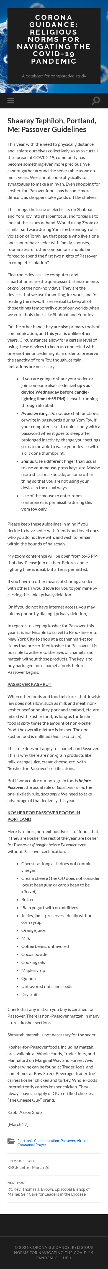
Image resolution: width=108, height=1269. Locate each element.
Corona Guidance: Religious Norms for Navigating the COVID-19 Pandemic (54, 39)
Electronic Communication (38, 1140)
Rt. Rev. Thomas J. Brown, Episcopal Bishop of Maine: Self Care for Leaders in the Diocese (48, 1189)
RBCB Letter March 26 (28, 1164)
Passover (68, 1140)
